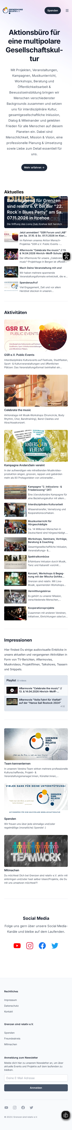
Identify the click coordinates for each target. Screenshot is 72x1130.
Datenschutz (11, 1005)
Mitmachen (10, 1044)
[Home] (13, 10)
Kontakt (8, 1011)
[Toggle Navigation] (67, 10)
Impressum (10, 999)
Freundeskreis (12, 1038)
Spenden (9, 1032)
